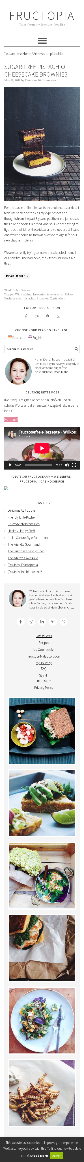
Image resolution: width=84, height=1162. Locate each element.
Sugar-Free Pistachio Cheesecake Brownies (35, 70)
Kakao (69, 294)
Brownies (39, 294)
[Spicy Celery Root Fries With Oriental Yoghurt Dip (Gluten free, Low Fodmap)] (42, 1093)
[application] (42, 448)
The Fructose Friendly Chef (26, 551)
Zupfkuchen (57, 298)
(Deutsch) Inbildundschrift (25, 572)
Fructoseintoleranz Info (24, 524)
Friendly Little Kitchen (22, 517)
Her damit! (11, 419)
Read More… (62, 372)
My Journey (44, 663)
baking (27, 294)
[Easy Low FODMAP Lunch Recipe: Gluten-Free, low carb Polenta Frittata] (42, 803)
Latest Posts (44, 636)
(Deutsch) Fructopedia (23, 565)
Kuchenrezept (13, 298)
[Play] (10, 465)
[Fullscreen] (74, 465)
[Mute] (67, 465)
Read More (40, 1155)
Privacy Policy (43, 688)
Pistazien (43, 298)
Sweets (25, 290)
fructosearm (55, 294)
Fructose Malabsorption (44, 656)
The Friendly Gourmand (24, 544)
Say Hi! (43, 675)
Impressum (44, 681)
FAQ (43, 668)
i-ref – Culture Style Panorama (28, 538)
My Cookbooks (43, 649)
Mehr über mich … (62, 607)
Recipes (44, 643)
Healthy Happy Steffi (21, 531)
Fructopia (42, 15)
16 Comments (47, 80)
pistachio (29, 298)
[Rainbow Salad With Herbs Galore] (42, 1020)
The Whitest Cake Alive (23, 558)
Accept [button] (56, 1156)
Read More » (17, 276)
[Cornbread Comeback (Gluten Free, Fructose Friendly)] (42, 948)
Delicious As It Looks (21, 510)
